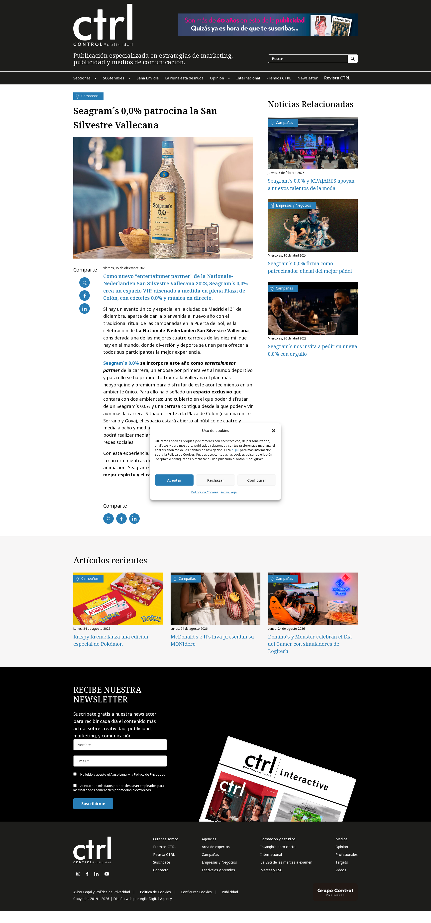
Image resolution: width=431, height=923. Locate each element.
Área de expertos (216, 846)
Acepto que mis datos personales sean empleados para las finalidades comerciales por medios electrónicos (118, 787)
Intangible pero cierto (278, 846)
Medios (341, 839)
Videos (340, 870)
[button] (273, 430)
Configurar (256, 480)
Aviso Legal (229, 492)
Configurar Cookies (196, 892)
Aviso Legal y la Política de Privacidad (137, 774)
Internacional (271, 854)
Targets (341, 862)
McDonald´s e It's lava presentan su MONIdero (212, 640)
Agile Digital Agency (156, 898)
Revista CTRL (164, 854)
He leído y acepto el (122, 774)
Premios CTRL (164, 846)
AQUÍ (235, 450)
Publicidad (230, 892)
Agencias (209, 839)
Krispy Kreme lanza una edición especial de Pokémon (110, 640)
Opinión (341, 846)
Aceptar (174, 480)
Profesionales (346, 854)
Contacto (161, 870)
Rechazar (215, 480)
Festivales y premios (218, 870)
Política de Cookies (204, 492)
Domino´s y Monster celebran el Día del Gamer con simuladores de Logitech (310, 643)
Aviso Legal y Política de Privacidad (101, 892)
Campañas (210, 854)
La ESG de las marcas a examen (286, 862)
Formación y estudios (278, 839)
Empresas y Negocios (219, 862)
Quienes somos (166, 839)
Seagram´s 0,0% (121, 363)
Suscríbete (161, 862)
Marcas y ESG (271, 870)
